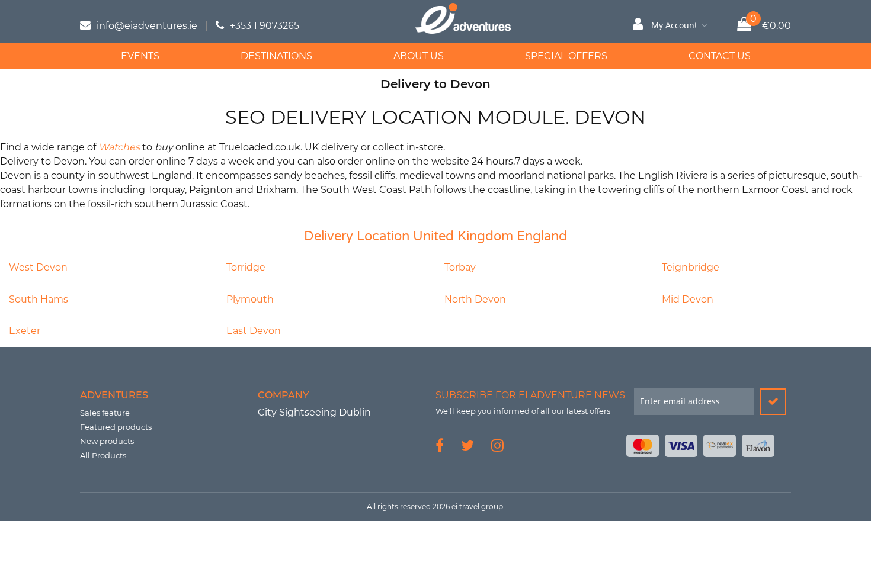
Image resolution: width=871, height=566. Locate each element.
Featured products (116, 427)
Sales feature (105, 412)
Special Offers (566, 56)
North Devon (475, 299)
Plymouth (250, 299)
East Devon (253, 330)
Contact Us (720, 56)
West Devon (38, 267)
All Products (103, 455)
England (542, 236)
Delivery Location (356, 236)
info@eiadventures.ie (147, 25)
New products (107, 441)
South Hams (38, 299)
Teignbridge (690, 267)
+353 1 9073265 (264, 25)
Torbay (460, 267)
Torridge (245, 267)
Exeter (24, 330)
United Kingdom (463, 236)
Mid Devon (687, 299)
